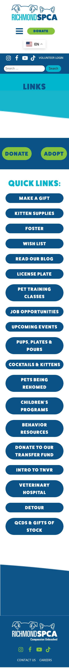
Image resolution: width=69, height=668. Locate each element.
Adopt (54, 153)
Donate (40, 31)
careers (45, 660)
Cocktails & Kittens (34, 364)
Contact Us (26, 660)
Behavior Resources (34, 428)
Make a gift (34, 198)
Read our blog (35, 259)
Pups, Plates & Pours (35, 345)
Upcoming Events (34, 327)
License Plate (34, 274)
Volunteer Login (51, 57)
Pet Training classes (34, 292)
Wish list (34, 243)
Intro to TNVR (34, 470)
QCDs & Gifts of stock (34, 526)
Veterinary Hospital (34, 488)
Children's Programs (34, 405)
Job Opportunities (34, 311)
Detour (34, 507)
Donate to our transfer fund (34, 451)
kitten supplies (34, 213)
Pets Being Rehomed (34, 383)
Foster (34, 228)
